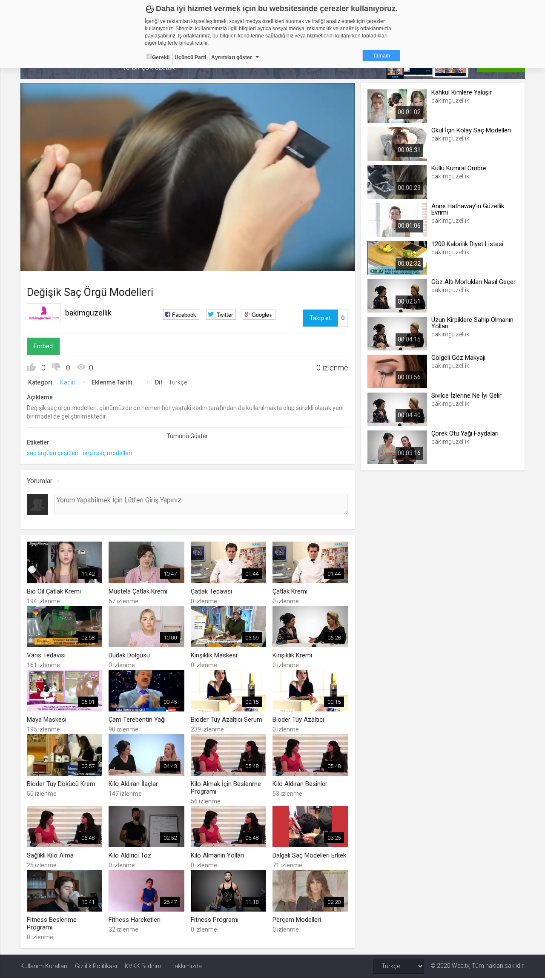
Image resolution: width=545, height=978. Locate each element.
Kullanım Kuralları (43, 966)
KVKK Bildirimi (144, 966)
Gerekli (160, 57)
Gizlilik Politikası (96, 966)
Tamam (381, 56)
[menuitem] (305, 261)
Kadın (67, 382)
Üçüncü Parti (190, 57)
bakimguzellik (88, 312)
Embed (43, 346)
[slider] (187, 247)
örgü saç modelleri (107, 453)
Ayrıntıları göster (231, 57)
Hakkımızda (186, 966)
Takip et (320, 318)
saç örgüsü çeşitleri (52, 453)
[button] (48, 260)
